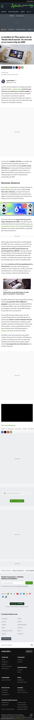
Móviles (19, 621)
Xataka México (5, 702)
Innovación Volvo (20, 15)
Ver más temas (6, 638)
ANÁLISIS (3, 11)
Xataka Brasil (5, 704)
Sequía (29, 29)
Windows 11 (20, 633)
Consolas (19, 429)
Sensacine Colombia (22, 707)
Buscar (31, 645)
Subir (28, 651)
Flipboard (19, 67)
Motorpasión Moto (22, 682)
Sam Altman (11, 29)
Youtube (17, 593)
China (4, 29)
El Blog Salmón (21, 690)
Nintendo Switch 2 (21, 29)
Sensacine (20, 669)
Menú (2, 7)
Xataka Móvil (5, 662)
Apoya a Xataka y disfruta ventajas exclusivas (17, 606)
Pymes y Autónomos (22, 692)
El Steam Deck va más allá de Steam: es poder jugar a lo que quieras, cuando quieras (16, 293)
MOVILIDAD (30, 11)
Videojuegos (10, 429)
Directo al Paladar (6, 680)
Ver (17, 501)
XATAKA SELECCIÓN (13, 11)
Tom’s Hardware (10, 425)
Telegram (24, 593)
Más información (19, 718)
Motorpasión (20, 680)
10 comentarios (7, 67)
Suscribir (29, 583)
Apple (3, 627)
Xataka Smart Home (7, 666)
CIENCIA (22, 11)
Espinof (19, 672)
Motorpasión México (22, 709)
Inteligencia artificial (7, 630)
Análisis (19, 618)
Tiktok (6, 596)
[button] (11, 80)
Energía (4, 624)
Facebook (14, 67)
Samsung (20, 627)
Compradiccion (5, 694)
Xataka (17, 6)
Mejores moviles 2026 (18, 570)
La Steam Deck (17, 89)
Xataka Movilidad (21, 624)
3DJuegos (19, 659)
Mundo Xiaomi (5, 668)
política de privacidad (22, 586)
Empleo (4, 633)
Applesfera (4, 664)
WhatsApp (8, 593)
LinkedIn (3, 596)
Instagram (20, 593)
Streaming (4, 618)
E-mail (22, 67)
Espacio (4, 621)
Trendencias (5, 690)
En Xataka (5, 290)
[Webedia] (30, 1)
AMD (25, 429)
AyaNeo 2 (6, 187)
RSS (27, 593)
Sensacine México (22, 704)
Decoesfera (5, 692)
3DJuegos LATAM (21, 702)
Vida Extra (19, 662)
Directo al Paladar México (8, 709)
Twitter (16, 67)
